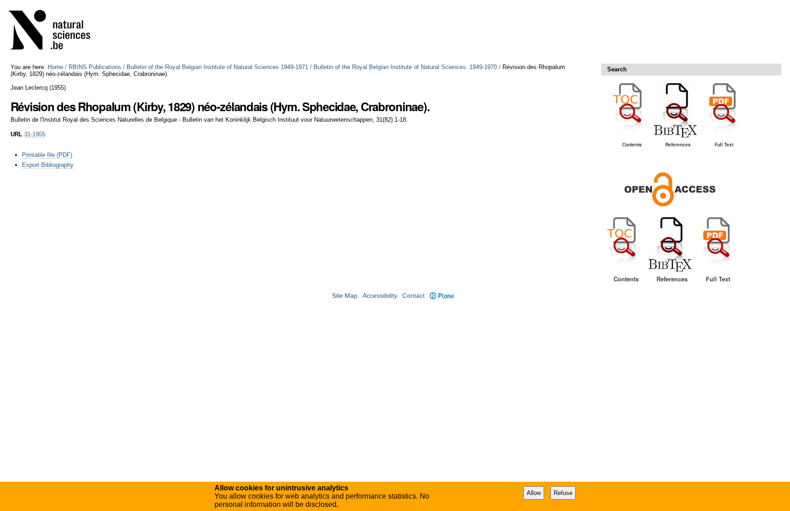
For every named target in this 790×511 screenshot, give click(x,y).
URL (16, 134)
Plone (442, 295)
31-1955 (34, 134)
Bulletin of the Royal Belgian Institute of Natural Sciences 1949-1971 (217, 67)
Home (55, 67)
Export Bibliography (48, 164)
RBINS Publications (95, 67)
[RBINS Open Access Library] (55, 32)
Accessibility (380, 295)
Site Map (345, 295)
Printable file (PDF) (47, 154)
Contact (413, 295)
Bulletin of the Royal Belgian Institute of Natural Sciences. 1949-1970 (405, 67)
